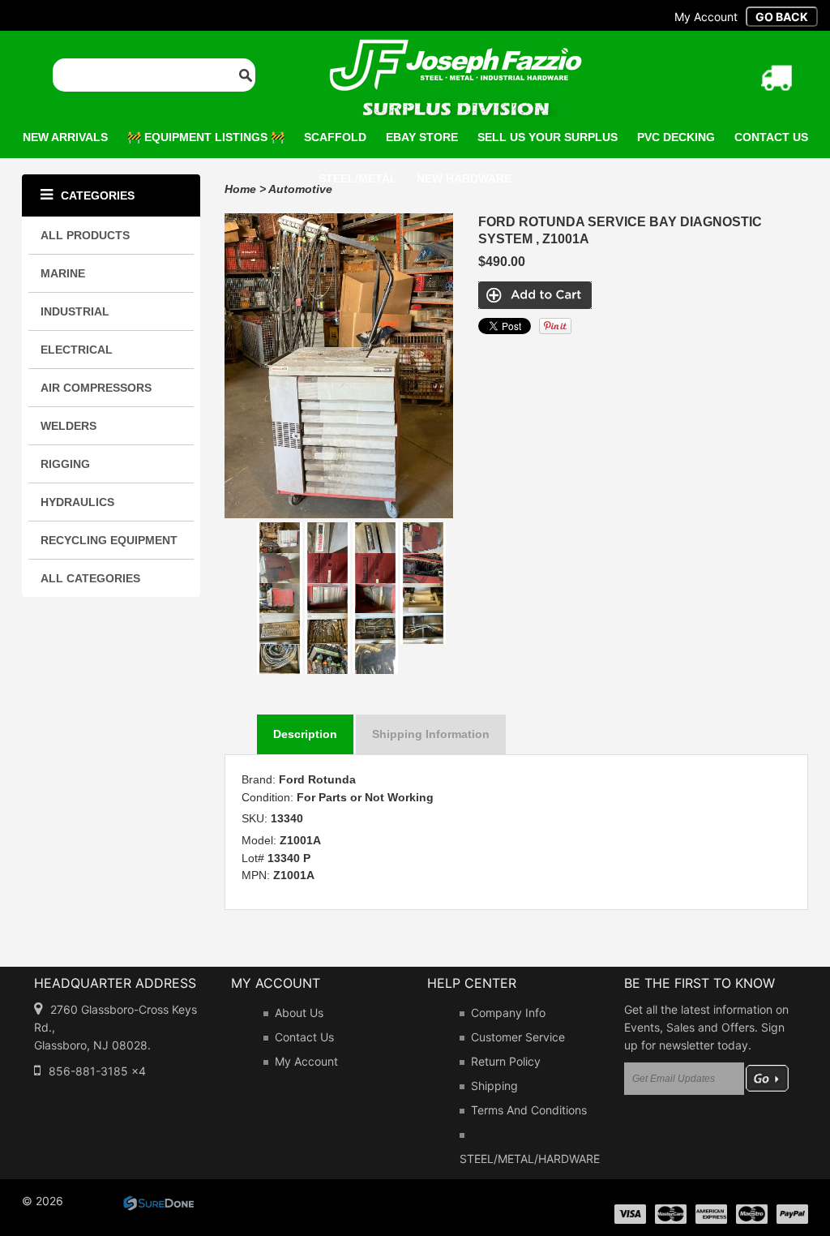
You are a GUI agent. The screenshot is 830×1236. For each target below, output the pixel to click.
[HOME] (455, 49)
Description (305, 733)
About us (299, 1012)
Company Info (508, 1012)
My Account (306, 1061)
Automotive (300, 188)
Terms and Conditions (529, 1110)
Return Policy (506, 1061)
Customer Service (518, 1037)
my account (706, 17)
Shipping (494, 1085)
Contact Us (304, 1037)
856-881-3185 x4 (97, 1071)
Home (240, 188)
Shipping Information (431, 733)
